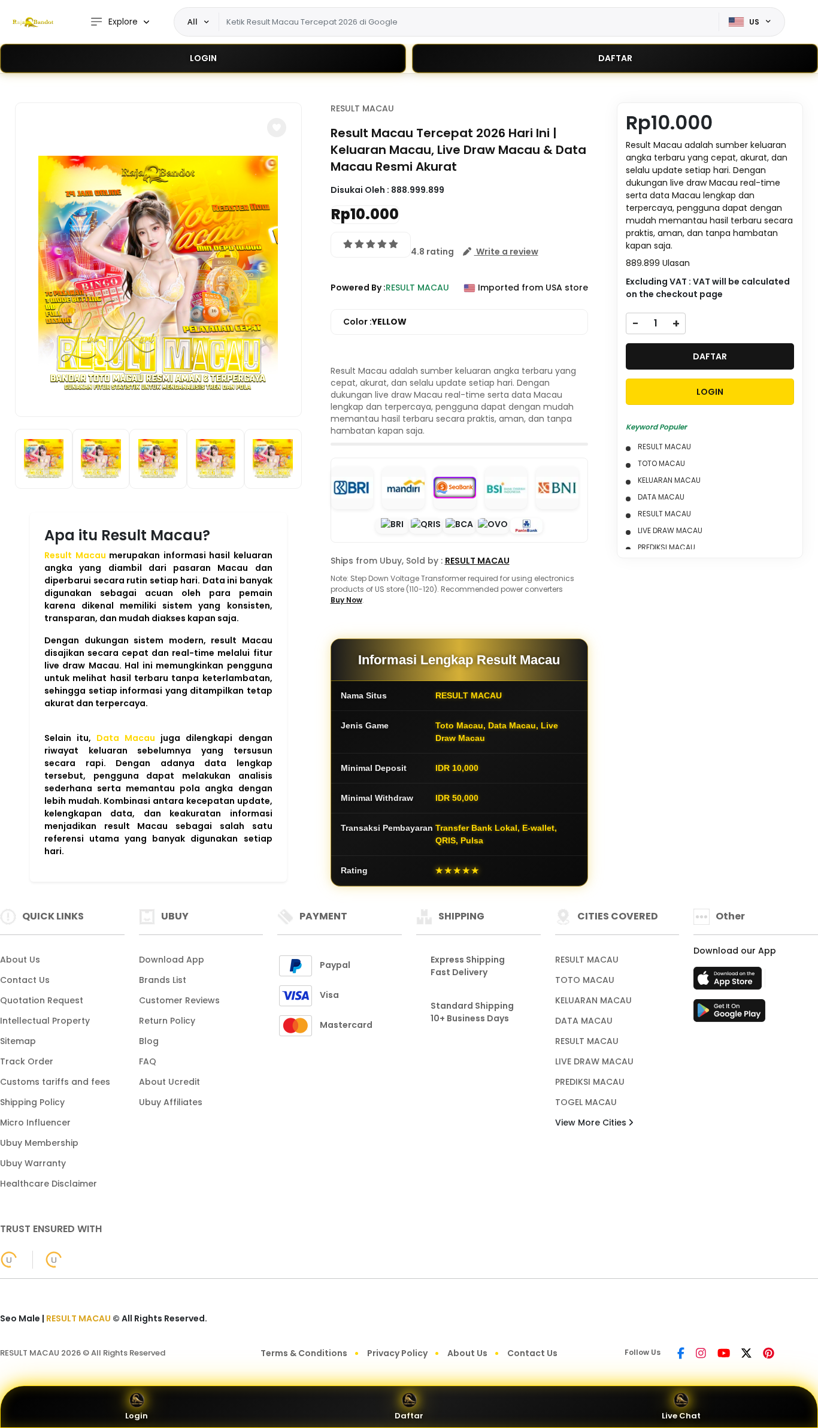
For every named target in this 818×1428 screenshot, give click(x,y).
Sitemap (18, 1041)
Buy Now (346, 600)
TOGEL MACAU (586, 1102)
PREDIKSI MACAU (590, 1082)
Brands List (162, 980)
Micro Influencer (35, 1123)
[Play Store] (729, 1014)
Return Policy (167, 1021)
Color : (375, 322)
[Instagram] (701, 1354)
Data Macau (125, 738)
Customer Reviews (179, 1000)
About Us (20, 960)
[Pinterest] (768, 1354)
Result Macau (75, 555)
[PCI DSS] (9, 1260)
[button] (276, 127)
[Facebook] (680, 1354)
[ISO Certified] (47, 1259)
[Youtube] (724, 1354)
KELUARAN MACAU (593, 1000)
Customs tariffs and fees (55, 1082)
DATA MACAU (584, 1021)
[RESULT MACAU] (33, 22)
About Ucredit (169, 1082)
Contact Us (25, 980)
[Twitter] (746, 1354)
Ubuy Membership (39, 1143)
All (192, 21)
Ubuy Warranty (33, 1163)
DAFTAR (615, 58)
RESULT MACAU (362, 108)
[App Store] (729, 982)
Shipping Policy (32, 1102)
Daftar (409, 1415)
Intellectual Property (45, 1021)
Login (136, 1415)
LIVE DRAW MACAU (594, 1061)
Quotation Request (41, 1000)
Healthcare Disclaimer (48, 1184)
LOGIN (203, 58)
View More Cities (592, 1123)
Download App (171, 960)
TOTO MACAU (584, 980)
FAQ (147, 1061)
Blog (149, 1041)
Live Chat (681, 1415)
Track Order (26, 1061)
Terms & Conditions (303, 1353)
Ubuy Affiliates (170, 1102)
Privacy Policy (397, 1353)
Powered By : (358, 288)
